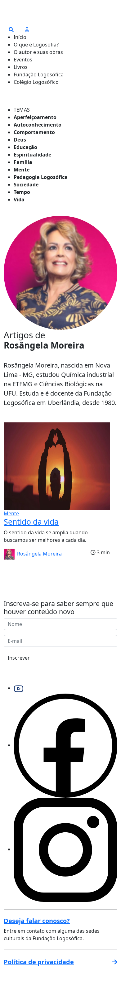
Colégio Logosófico (36, 82)
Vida (19, 199)
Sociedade (26, 184)
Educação (25, 147)
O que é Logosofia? (36, 44)
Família (23, 162)
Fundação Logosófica (39, 74)
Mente (21, 169)
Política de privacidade (39, 962)
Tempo (22, 192)
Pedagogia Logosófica (41, 177)
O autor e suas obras (38, 52)
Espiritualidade (32, 154)
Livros (21, 67)
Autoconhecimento (37, 124)
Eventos (23, 59)
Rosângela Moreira (38, 553)
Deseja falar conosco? (37, 920)
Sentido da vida (31, 522)
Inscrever (19, 657)
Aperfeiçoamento (35, 117)
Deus (20, 139)
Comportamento (34, 132)
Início (20, 37)
